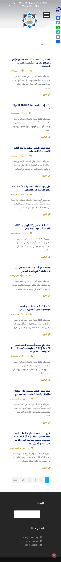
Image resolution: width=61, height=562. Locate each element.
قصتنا (44, 3)
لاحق (15, 480)
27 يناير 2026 (15, 275)
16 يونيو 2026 (15, 70)
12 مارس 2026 (15, 194)
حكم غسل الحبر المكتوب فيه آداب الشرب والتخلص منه (32, 149)
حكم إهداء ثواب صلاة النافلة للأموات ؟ (31, 107)
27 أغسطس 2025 (16, 399)
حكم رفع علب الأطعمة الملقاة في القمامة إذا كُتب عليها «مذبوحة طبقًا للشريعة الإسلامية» (30, 348)
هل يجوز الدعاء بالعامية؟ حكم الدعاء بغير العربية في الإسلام (31, 188)
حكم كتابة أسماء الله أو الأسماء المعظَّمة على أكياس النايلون (33, 308)
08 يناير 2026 (15, 314)
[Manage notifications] (54, 555)
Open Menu (46, 15)
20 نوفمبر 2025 (15, 356)
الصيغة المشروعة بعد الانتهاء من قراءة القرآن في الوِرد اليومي (32, 269)
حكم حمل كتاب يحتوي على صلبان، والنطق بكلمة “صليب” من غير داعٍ (31, 392)
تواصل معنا (27, 6)
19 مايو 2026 (15, 113)
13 (23, 480)
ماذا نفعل (35, 3)
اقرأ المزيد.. (45, 95)
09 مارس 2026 (15, 233)
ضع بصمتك (23, 3)
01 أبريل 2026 (15, 156)
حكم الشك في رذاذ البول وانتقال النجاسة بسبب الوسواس (32, 227)
